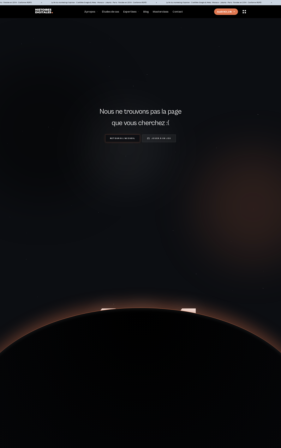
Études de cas (110, 11)
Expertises (130, 11)
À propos (89, 11)
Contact (178, 11)
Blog (146, 11)
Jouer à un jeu (161, 138)
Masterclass (160, 11)
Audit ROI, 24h (224, 11)
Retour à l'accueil (122, 138)
